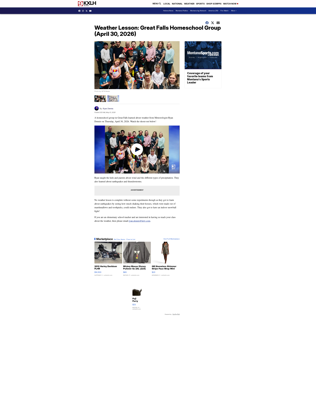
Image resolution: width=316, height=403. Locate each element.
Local (166, 3)
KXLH (87, 11)
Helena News (168, 10)
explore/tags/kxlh (83, 11)
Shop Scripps (213, 3)
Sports (200, 3)
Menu (156, 4)
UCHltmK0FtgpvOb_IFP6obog (91, 11)
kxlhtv (80, 11)
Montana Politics (182, 10)
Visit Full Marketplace (171, 239)
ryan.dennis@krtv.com (139, 220)
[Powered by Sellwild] (176, 314)
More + (234, 10)
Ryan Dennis (108, 108)
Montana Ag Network (198, 10)
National (177, 3)
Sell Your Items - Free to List (124, 239)
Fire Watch (224, 10)
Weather (189, 3)
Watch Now (230, 3)
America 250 (213, 10)
